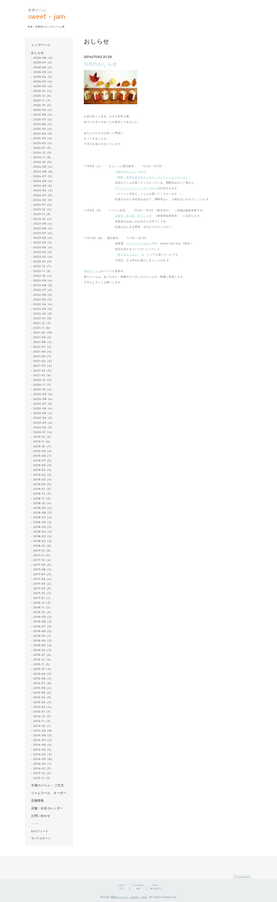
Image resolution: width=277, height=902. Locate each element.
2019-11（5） (42, 441)
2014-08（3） (43, 735)
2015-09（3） (43, 674)
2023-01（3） (43, 261)
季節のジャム (92, 271)
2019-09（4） (43, 451)
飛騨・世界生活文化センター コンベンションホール (152, 177)
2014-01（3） (43, 768)
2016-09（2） (43, 617)
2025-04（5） (43, 133)
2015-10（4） (43, 669)
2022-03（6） (43, 309)
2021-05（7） (43, 356)
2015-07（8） (43, 683)
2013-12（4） (43, 773)
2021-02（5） (43, 370)
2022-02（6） (43, 313)
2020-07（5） (43, 403)
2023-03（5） (43, 252)
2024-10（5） (43, 162)
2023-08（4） (43, 228)
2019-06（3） (43, 465)
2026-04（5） (43, 76)
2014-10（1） (42, 726)
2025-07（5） (43, 119)
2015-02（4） (43, 707)
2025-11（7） (42, 100)
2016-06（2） (43, 631)
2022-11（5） (42, 271)
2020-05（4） (43, 413)
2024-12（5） (43, 152)
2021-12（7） (42, 323)
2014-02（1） (43, 763)
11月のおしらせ (100, 64)
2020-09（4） (43, 394)
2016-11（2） (42, 607)
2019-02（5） (43, 484)
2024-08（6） (43, 171)
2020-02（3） (43, 427)
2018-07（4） (43, 517)
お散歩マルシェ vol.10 (130, 171)
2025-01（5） (43, 148)
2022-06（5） (43, 294)
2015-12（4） (42, 659)
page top (243, 877)
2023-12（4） (43, 209)
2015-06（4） (43, 688)
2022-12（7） (43, 266)
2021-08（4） (43, 342)
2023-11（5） (42, 214)
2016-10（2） (43, 612)
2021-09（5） (43, 337)
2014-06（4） (43, 744)
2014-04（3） (43, 754)
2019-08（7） (43, 455)
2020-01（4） (43, 432)
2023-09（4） (43, 223)
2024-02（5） (43, 200)
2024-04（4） (43, 190)
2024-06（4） (43, 181)
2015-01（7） (42, 711)
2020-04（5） (43, 417)
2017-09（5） (43, 564)
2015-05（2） (43, 692)
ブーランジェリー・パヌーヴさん (136, 188)
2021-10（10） (43, 332)
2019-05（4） (43, 470)
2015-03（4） (43, 702)
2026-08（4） (43, 57)
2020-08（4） (43, 399)
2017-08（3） (43, 569)
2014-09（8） (43, 730)
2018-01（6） (43, 545)
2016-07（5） (43, 626)
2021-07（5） (43, 347)
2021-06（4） (43, 351)
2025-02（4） (43, 143)
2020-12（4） (43, 380)
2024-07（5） (43, 176)
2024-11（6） (43, 157)
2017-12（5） (42, 550)
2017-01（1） (42, 598)
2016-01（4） (43, 655)
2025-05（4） (43, 129)
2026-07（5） (43, 62)
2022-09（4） (43, 280)
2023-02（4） (43, 256)
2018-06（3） (43, 522)
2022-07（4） (43, 290)
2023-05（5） (43, 242)
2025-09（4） (43, 110)
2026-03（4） (43, 81)
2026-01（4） (43, 91)
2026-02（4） (43, 86)
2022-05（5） (43, 299)
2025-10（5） (43, 105)
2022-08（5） (43, 285)
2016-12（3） (42, 602)
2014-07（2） (43, 740)
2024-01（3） (43, 204)
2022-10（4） (43, 275)
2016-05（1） (42, 636)
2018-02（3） (43, 541)
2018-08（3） (43, 512)
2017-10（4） (43, 560)
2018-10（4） (43, 503)
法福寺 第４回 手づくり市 (133, 215)
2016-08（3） (43, 621)
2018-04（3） (43, 531)
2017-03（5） (43, 588)
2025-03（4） (43, 138)
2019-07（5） (43, 460)
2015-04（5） (43, 697)
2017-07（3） (43, 574)
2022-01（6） (43, 318)
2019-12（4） (43, 436)
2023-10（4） (43, 219)
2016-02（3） (43, 650)
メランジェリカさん (139, 243)
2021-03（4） (43, 365)
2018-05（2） (43, 527)
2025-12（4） (43, 95)
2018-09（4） (43, 508)
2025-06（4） (43, 124)
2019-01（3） (43, 489)
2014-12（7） (43, 716)
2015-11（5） (42, 664)
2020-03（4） (43, 422)
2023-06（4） (43, 237)
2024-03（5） (43, 195)
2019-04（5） (43, 474)
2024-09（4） (43, 166)
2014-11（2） (42, 721)
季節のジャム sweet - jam (129, 897)
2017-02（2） (43, 593)
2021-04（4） (43, 361)
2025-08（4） (43, 114)
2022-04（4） (43, 304)
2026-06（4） (43, 67)
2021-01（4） (43, 375)
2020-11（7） (43, 384)
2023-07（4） (43, 233)
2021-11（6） (42, 328)
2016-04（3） (43, 640)
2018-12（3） (43, 493)
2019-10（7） (43, 446)
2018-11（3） (42, 498)
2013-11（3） (42, 778)
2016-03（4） (43, 645)
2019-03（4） (43, 479)
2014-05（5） (43, 749)
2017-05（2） (43, 583)
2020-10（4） (43, 389)
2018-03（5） (43, 536)
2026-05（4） (43, 72)
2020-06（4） (43, 408)
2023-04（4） (43, 247)
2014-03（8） (43, 759)
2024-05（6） (43, 185)
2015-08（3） (43, 678)
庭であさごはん (128, 254)
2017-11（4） (42, 555)
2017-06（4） (43, 579)
